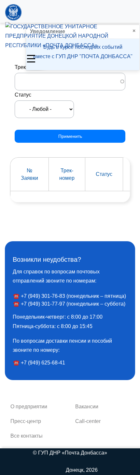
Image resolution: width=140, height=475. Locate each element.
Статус (23, 95)
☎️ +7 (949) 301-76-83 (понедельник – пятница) (69, 296)
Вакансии (86, 406)
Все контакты (26, 436)
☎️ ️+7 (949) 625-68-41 (39, 362)
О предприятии (28, 406)
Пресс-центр (25, 421)
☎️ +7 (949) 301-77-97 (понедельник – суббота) (69, 304)
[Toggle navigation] (31, 57)
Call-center (88, 421)
